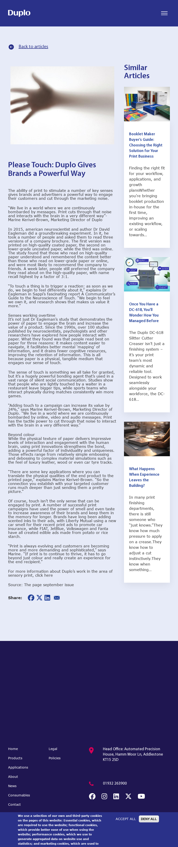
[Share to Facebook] (31, 598)
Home (13, 749)
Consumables (19, 795)
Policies (54, 758)
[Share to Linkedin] (47, 598)
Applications (18, 767)
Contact (14, 804)
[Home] (19, 13)
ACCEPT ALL (126, 819)
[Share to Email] (56, 597)
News (12, 786)
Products (15, 758)
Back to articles (33, 47)
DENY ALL (149, 819)
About (13, 777)
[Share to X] (39, 598)
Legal (53, 749)
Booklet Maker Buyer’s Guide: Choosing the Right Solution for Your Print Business (145, 145)
